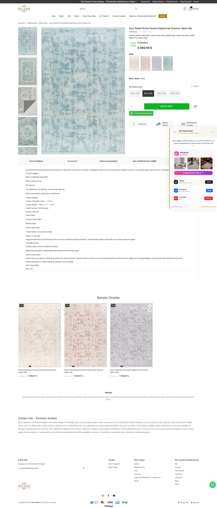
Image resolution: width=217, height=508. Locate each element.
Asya (176, 481)
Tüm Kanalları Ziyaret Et (208, 206)
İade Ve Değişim (114, 464)
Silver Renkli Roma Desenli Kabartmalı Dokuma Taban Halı (129, 371)
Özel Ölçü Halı (89, 16)
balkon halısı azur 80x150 (128, 397)
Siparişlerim (146, 2)
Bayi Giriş (137, 474)
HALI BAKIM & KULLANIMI (144, 161)
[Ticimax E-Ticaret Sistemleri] (108, 506)
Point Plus (178, 474)
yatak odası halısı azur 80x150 (94, 397)
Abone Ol (208, 198)
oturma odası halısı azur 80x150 (51, 397)
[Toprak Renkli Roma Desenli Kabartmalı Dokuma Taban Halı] (145, 63)
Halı (53, 16)
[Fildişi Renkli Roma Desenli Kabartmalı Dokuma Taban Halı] (134, 63)
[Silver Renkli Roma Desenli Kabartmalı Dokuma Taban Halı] (157, 63)
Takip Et (209, 182)
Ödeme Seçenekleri (108, 161)
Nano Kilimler (179, 471)
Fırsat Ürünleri (119, 16)
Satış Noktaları (186, 2)
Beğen (209, 190)
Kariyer (196, 2)
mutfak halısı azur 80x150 (73, 397)
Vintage (177, 467)
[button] (30, 366)
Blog (136, 471)
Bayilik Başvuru (172, 2)
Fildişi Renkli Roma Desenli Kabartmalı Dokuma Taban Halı (37, 371)
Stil (69, 16)
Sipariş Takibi (113, 467)
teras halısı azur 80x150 (146, 397)
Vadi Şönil (178, 477)
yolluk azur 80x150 (112, 397)
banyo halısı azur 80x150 (165, 397)
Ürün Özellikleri (36, 161)
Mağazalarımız (158, 2)
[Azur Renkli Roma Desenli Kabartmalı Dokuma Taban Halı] (168, 63)
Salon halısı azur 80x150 (31, 397)
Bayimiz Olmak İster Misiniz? (142, 16)
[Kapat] (212, 132)
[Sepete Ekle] (58, 310)
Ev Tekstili (104, 16)
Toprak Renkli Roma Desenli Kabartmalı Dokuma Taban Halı (83, 371)
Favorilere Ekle (58, 305)
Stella (177, 484)
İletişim (137, 464)
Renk (76, 16)
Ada (176, 464)
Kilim (61, 16)
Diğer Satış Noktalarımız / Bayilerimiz (147, 477)
